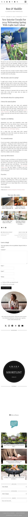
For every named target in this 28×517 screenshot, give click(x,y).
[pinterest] (19, 326)
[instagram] (9, 326)
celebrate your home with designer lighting (10, 128)
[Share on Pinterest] (6, 227)
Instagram (14, 189)
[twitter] (6, 326)
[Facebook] (9, 2)
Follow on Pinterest (15, 415)
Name (2, 265)
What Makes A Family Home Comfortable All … (7, 208)
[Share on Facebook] (2, 227)
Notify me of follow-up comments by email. (10, 282)
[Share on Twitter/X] (4, 227)
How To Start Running (6, 234)
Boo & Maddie (14, 8)
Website (2, 276)
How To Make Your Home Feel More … (7, 221)
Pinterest (19, 189)
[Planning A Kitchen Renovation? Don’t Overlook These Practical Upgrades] (20, 215)
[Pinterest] (7, 2)
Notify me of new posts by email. (8, 284)
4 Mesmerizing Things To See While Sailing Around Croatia (20, 235)
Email (2, 271)
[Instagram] (4, 2)
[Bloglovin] (12, 2)
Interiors (19, 16)
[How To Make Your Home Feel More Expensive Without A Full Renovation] (7, 215)
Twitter (23, 189)
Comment (3, 249)
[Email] (14, 2)
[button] (26, 2)
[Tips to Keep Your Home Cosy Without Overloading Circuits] (20, 201)
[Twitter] (1, 2)
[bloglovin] (16, 326)
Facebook (9, 189)
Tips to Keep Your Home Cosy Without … (20, 207)
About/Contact (20, 513)
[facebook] (12, 326)
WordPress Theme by (14, 515)
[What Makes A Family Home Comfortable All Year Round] (7, 201)
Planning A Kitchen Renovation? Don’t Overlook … (20, 222)
